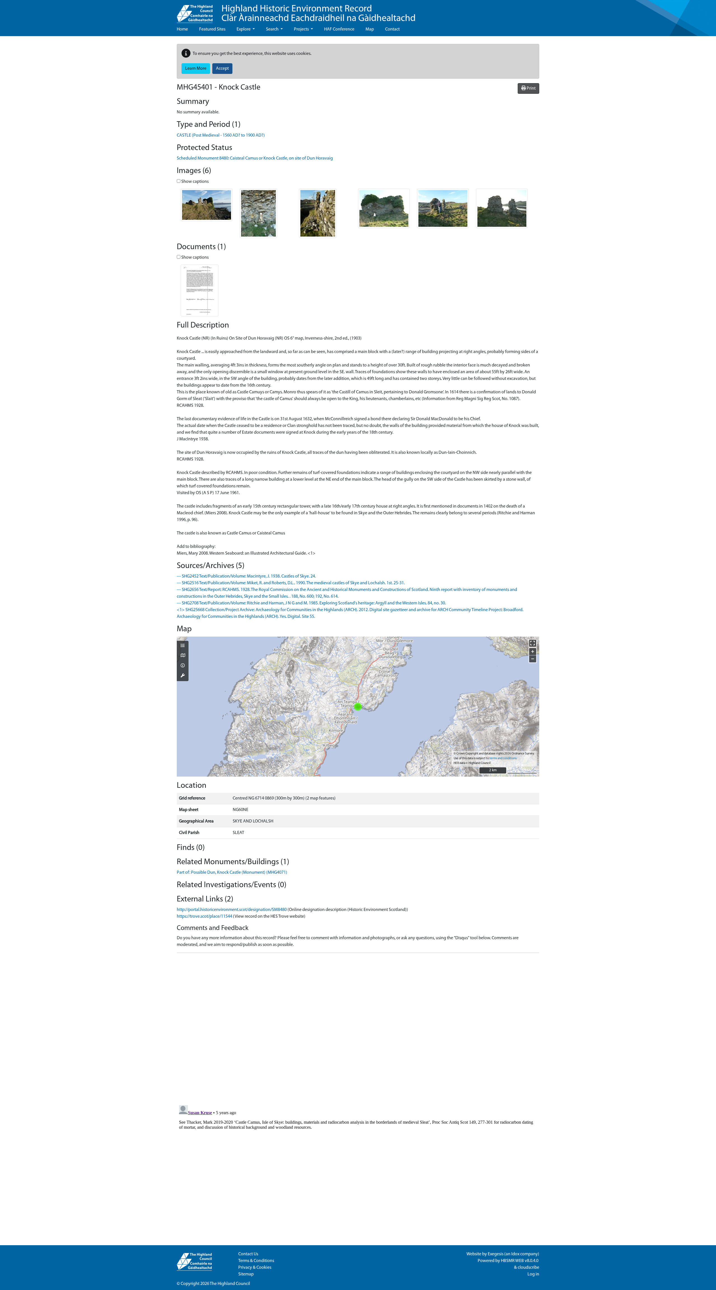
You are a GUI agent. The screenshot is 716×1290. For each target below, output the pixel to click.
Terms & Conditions (256, 1261)
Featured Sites (212, 29)
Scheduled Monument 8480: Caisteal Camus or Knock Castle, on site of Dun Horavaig (255, 158)
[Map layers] (182, 646)
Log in (533, 1274)
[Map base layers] (182, 656)
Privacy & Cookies (254, 1267)
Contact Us (248, 1254)
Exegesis (495, 1254)
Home (182, 29)
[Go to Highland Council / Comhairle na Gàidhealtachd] (195, 11)
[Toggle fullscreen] (532, 643)
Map (370, 29)
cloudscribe (528, 1267)
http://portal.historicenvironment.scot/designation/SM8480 (232, 910)
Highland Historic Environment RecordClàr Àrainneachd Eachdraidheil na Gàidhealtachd (319, 13)
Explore (244, 29)
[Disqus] (358, 1027)
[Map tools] (182, 676)
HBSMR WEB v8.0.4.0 (520, 1261)
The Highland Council (230, 1284)
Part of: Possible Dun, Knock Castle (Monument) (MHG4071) (232, 872)
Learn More (195, 68)
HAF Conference (339, 29)
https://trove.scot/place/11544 (204, 916)
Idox (515, 1254)
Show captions (194, 181)
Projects (302, 29)
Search (272, 29)
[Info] (182, 666)
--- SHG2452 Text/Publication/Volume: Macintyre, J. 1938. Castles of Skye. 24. (246, 576)
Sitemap (246, 1274)
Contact (392, 29)
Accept (222, 68)
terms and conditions (503, 758)
